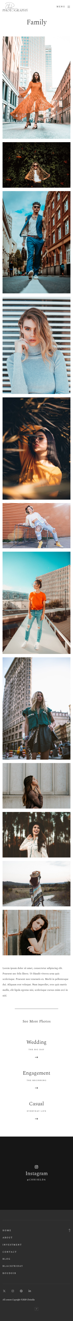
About (8, 1237)
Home (7, 1230)
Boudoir (9, 1273)
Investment (12, 1245)
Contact (10, 1252)
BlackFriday (13, 1266)
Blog (7, 1259)
